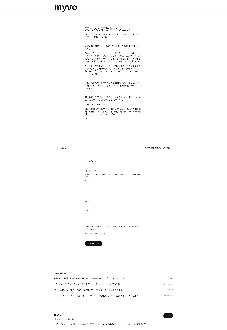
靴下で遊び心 (61, 148)
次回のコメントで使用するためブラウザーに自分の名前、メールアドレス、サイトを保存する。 (113, 226)
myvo (65, 7)
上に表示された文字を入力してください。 (96, 234)
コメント (88, 180)
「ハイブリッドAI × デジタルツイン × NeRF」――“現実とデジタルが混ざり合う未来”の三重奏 (96, 296)
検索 (168, 316)
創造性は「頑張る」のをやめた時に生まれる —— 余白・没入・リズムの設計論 (89, 278)
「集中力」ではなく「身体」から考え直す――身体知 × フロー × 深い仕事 (87, 284)
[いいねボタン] (85, 119)
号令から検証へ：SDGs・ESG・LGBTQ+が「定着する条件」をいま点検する (88, 290)
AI (55, 324)
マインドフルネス (127, 324)
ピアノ (120, 324)
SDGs (84, 324)
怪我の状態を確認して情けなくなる (157, 148)
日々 (87, 129)
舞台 (143, 323)
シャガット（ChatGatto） (102, 323)
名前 (87, 202)
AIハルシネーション (67, 323)
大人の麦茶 (136, 324)
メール (87, 210)
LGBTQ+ (80, 324)
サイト (87, 218)
